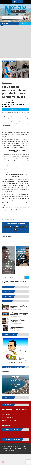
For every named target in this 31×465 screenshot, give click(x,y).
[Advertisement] (15, 43)
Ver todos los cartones (16, 362)
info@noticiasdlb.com (17, 423)
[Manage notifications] (3, 462)
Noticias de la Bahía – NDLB (13, 446)
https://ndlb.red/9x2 (11, 219)
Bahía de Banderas (8, 61)
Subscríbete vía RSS (7, 450)
